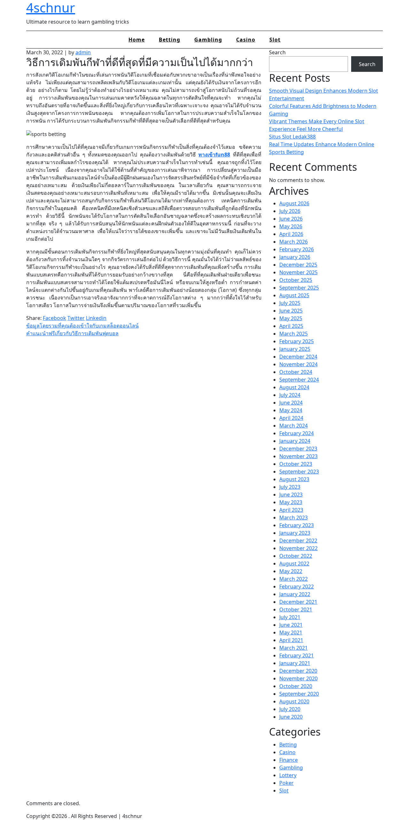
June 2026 (291, 218)
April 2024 (291, 417)
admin (83, 52)
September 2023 (299, 471)
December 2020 (298, 670)
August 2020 (294, 701)
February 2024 (296, 433)
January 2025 (294, 348)
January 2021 (294, 663)
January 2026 (294, 257)
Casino (245, 39)
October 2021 (295, 609)
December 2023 (298, 448)
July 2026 (289, 211)
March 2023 (293, 517)
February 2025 (296, 341)
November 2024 (298, 364)
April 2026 (291, 234)
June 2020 (291, 716)
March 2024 (293, 425)
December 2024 (298, 356)
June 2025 (291, 310)
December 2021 (298, 601)
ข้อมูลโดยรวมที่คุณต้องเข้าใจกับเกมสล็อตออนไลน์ (82, 325)
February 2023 (296, 525)
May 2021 (290, 632)
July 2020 (289, 709)
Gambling (208, 39)
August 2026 (294, 203)
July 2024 (289, 394)
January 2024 (294, 440)
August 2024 (294, 387)
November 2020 (298, 678)
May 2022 (290, 571)
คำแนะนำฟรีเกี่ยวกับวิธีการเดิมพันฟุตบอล (72, 333)
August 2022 (294, 563)
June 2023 (291, 494)
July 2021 (289, 617)
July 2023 (289, 486)
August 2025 (294, 295)
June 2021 (291, 624)
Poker (286, 782)
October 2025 (295, 280)
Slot (275, 39)
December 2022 (298, 540)
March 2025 (293, 333)
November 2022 (298, 548)
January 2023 (294, 532)
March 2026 (293, 241)
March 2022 (293, 578)
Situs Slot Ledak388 (292, 136)
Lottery (288, 775)
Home (136, 39)
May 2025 (290, 318)
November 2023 (298, 456)
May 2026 (290, 226)
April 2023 (291, 509)
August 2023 (294, 479)
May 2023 (290, 502)
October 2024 (295, 371)
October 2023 (295, 463)
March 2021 (293, 647)
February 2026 (296, 249)
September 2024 (299, 379)
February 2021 (296, 655)
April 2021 (291, 640)
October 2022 (295, 555)
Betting (169, 39)
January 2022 (294, 594)
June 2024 (291, 402)
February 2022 (296, 586)
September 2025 (299, 287)
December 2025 (298, 264)
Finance (288, 759)
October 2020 (295, 686)
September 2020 (299, 693)
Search (277, 52)
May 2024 (290, 410)
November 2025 (298, 272)
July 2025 (289, 303)
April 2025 (291, 325)
